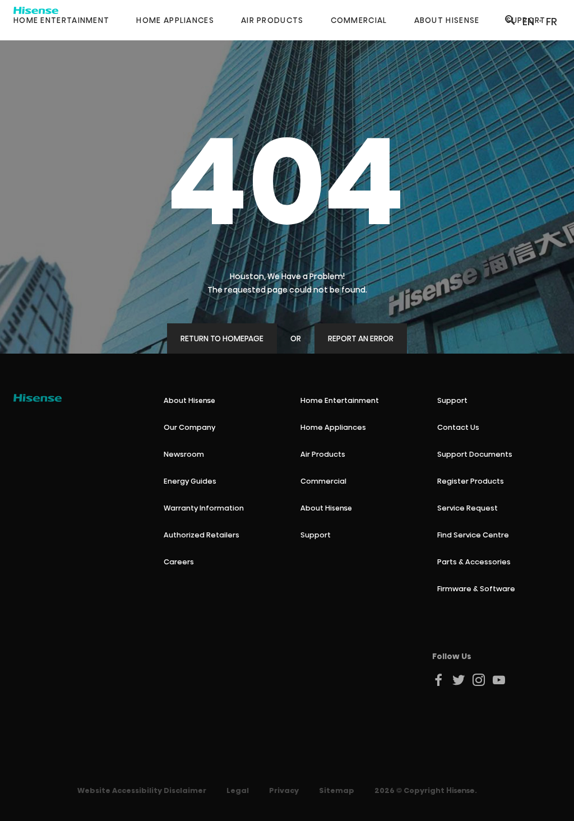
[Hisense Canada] (37, 398)
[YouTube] (499, 680)
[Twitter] (459, 680)
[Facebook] (439, 680)
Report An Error (361, 338)
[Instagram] (479, 680)
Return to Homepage (221, 338)
